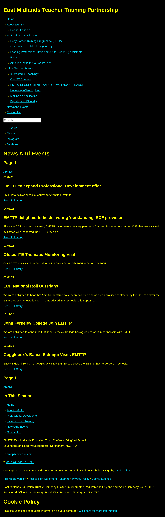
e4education (122, 470)
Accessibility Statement (43, 478)
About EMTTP (15, 410)
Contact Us (14, 432)
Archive (8, 171)
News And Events (17, 426)
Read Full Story (13, 200)
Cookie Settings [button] (101, 478)
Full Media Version (14, 478)
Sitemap (64, 478)
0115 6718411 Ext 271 (20, 462)
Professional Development (23, 415)
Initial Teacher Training (21, 421)
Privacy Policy (80, 478)
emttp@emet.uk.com (19, 454)
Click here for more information (98, 510)
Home (10, 404)
